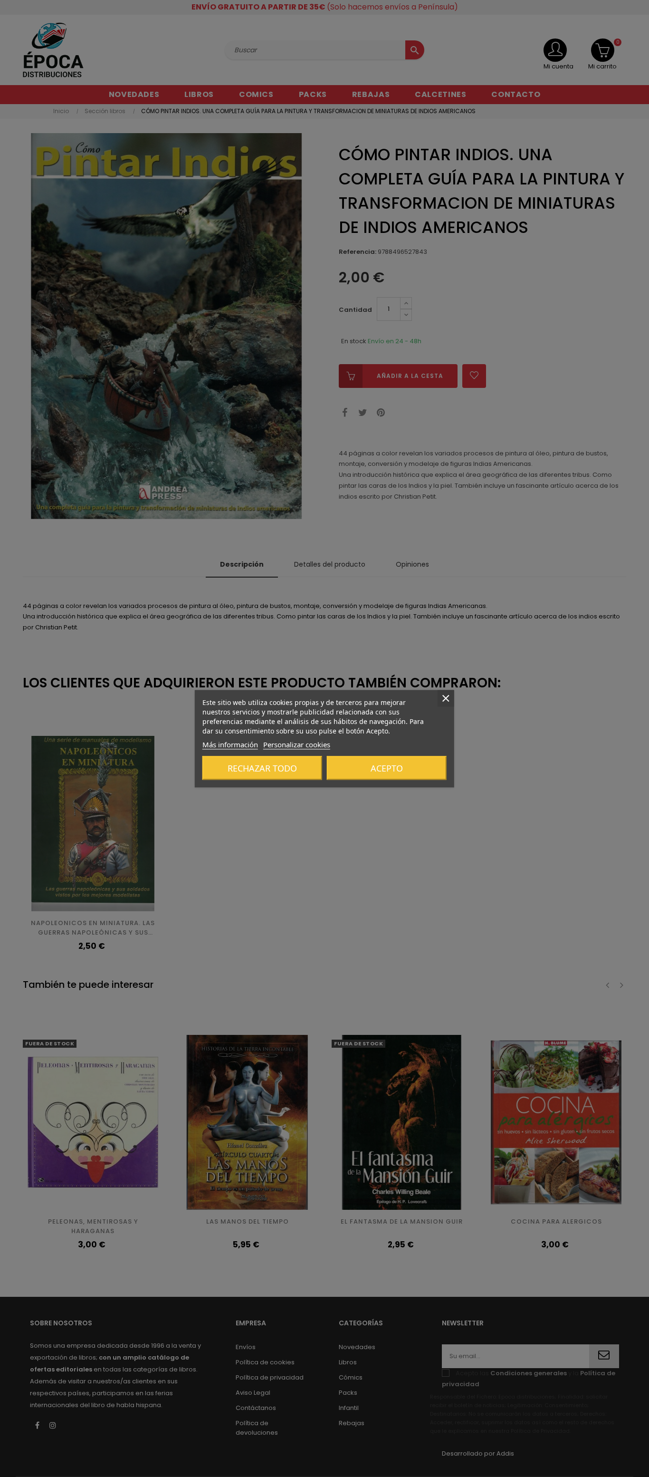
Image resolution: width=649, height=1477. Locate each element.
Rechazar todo (262, 767)
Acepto (387, 767)
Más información (230, 744)
